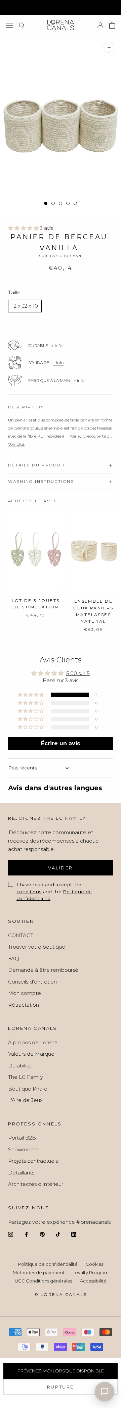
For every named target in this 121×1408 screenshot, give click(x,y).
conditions (28, 891)
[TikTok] (58, 1234)
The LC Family (25, 1077)
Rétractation (23, 1005)
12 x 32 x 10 (25, 306)
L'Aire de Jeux (25, 1100)
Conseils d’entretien (32, 981)
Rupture (60, 1387)
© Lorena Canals (60, 1294)
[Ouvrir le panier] (112, 25)
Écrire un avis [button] (60, 743)
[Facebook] (26, 1234)
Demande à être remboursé (43, 970)
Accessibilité (93, 1281)
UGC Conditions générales (43, 1281)
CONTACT (20, 935)
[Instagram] (10, 1234)
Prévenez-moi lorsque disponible (60, 1370)
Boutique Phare (27, 1089)
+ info (56, 345)
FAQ (13, 958)
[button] (24, 228)
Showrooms (23, 1149)
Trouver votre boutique (36, 947)
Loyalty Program (91, 1272)
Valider (60, 867)
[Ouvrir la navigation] (9, 25)
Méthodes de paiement (39, 1272)
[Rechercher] (22, 25)
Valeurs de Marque (31, 1054)
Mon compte (24, 993)
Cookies (94, 1264)
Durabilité (20, 1065)
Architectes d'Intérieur (35, 1184)
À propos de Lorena (32, 1042)
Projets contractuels (33, 1161)
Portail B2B (22, 1138)
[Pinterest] (42, 1234)
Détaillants (21, 1172)
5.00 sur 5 (78, 673)
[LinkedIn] (73, 1234)
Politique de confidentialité (48, 1264)
